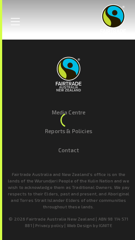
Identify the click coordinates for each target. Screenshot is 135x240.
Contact (68, 150)
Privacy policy (49, 225)
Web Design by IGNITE (89, 225)
